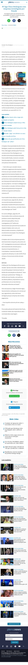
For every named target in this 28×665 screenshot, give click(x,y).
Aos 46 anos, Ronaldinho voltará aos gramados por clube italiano (14, 442)
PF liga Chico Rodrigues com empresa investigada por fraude (20, 467)
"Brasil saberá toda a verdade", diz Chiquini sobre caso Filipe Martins (20, 478)
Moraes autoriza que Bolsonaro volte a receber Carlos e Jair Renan (20, 499)
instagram (8, 326)
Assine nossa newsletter (14, 632)
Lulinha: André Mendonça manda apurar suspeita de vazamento (20, 572)
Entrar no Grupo (15, 407)
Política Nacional (18, 464)
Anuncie (3, 651)
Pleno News (14, 2)
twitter (23, 326)
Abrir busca (26, 2)
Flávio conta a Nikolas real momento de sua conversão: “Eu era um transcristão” (19, 562)
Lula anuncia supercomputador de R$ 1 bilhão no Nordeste (20, 604)
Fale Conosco (9, 651)
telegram (16, 326)
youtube (19, 326)
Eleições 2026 (17, 496)
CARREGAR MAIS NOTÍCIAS (14, 623)
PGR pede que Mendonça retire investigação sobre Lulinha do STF (14, 430)
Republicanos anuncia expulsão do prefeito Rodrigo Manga (14, 452)
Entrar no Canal (15, 396)
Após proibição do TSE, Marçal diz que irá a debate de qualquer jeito (20, 541)
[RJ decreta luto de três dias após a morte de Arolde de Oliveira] (3, 505)
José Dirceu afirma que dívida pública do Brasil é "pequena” (20, 614)
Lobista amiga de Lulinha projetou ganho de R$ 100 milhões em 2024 (20, 593)
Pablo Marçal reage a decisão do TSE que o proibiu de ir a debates (14, 447)
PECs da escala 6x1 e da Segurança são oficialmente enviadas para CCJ (20, 489)
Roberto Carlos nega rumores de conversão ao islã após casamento (14, 436)
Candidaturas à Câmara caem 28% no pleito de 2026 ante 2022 (20, 530)
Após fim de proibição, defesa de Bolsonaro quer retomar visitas (20, 520)
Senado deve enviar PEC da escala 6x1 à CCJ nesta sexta (20, 551)
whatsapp (12, 326)
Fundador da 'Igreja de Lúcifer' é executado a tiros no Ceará (14, 423)
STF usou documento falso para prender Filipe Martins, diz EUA (20, 509)
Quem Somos (17, 651)
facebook (4, 326)
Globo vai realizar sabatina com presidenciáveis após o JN (20, 583)
